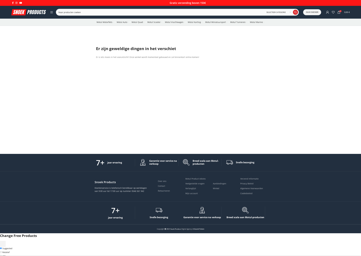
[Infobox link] (115, 162)
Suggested (7, 248)
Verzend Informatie (249, 178)
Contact (161, 186)
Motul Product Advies (195, 178)
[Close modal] (3, 244)
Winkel (216, 188)
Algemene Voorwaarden (251, 188)
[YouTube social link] (20, 3)
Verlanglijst (190, 188)
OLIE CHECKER (312, 12)
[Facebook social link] (13, 3)
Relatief (6, 252)
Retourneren (164, 190)
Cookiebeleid (246, 193)
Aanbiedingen (219, 183)
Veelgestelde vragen (195, 183)
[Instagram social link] (16, 3)
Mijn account (191, 193)
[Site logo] (28, 12)
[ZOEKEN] (295, 12)
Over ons (162, 181)
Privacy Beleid (246, 183)
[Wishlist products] (333, 12)
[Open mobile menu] (51, 12)
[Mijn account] (327, 12)
